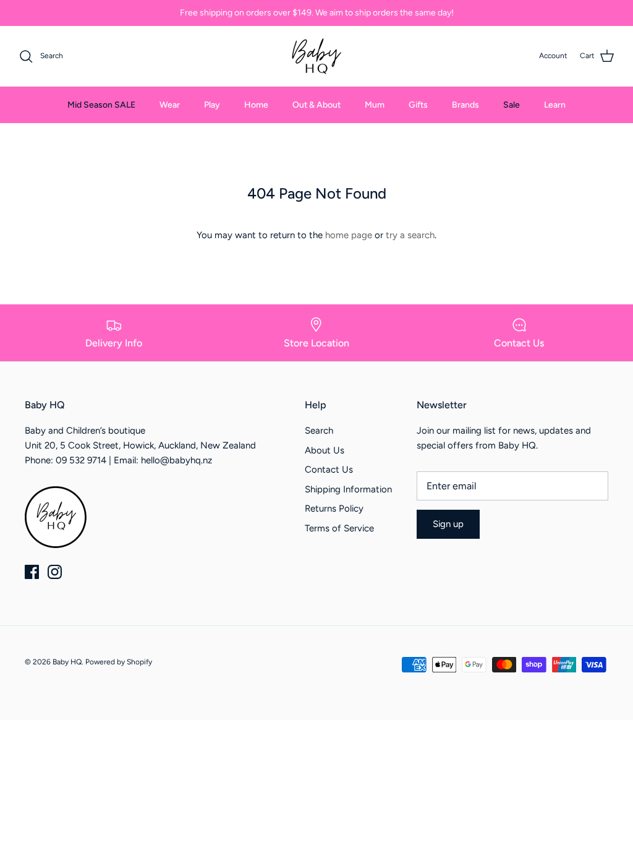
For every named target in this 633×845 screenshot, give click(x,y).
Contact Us (329, 469)
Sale (511, 105)
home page (348, 235)
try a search (410, 235)
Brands (465, 105)
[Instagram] (55, 572)
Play (212, 105)
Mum (374, 105)
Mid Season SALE (101, 105)
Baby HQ (67, 662)
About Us (324, 450)
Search (319, 430)
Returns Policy (334, 508)
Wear (169, 105)
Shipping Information (348, 489)
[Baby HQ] (316, 56)
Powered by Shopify (118, 662)
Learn (555, 105)
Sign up (448, 524)
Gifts (418, 105)
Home (256, 105)
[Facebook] (32, 572)
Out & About (316, 105)
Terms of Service (339, 528)
